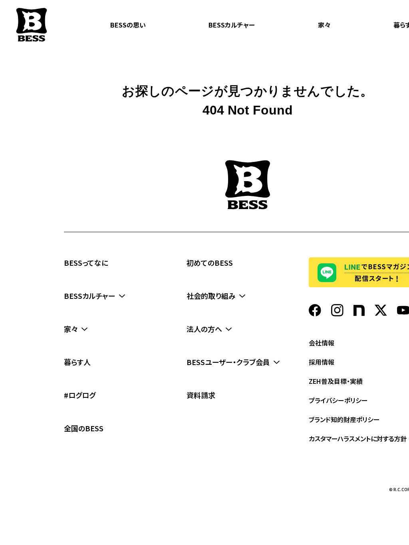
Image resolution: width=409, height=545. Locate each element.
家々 (324, 25)
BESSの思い (128, 25)
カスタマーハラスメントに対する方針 (358, 438)
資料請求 (201, 395)
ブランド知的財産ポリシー (344, 419)
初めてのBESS (210, 262)
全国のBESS (83, 428)
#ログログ (79, 395)
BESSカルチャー (231, 25)
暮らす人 (77, 362)
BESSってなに (86, 262)
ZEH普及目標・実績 (336, 381)
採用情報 (321, 362)
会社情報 (321, 343)
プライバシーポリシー (338, 400)
